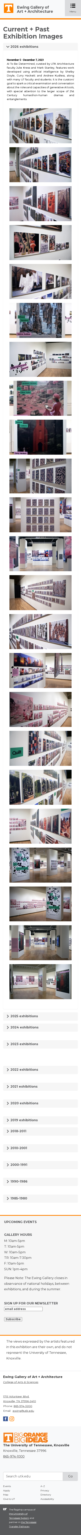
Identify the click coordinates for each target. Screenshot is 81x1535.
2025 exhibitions (23, 1016)
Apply (6, 1490)
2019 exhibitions (23, 1120)
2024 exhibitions (24, 1027)
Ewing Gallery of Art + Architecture (35, 9)
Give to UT (9, 1498)
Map (5, 1494)
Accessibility (47, 1498)
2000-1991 (18, 1165)
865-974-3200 (23, 1406)
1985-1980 (18, 1198)
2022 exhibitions (23, 1069)
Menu (75, 8)
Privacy (44, 1490)
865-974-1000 (14, 1456)
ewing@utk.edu (23, 1410)
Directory (45, 1494)
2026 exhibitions (23, 47)
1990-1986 (18, 1181)
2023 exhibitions (23, 1044)
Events (7, 1486)
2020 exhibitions (23, 1103)
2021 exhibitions (23, 1086)
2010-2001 (18, 1148)
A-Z (42, 1486)
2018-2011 (17, 1131)
